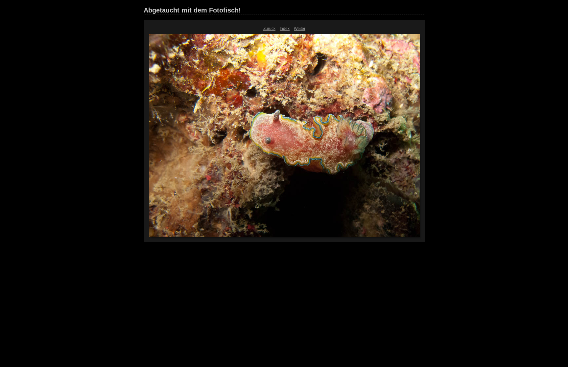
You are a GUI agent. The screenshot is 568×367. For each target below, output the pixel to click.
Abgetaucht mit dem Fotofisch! (192, 10)
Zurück (269, 28)
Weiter (299, 28)
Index (285, 28)
